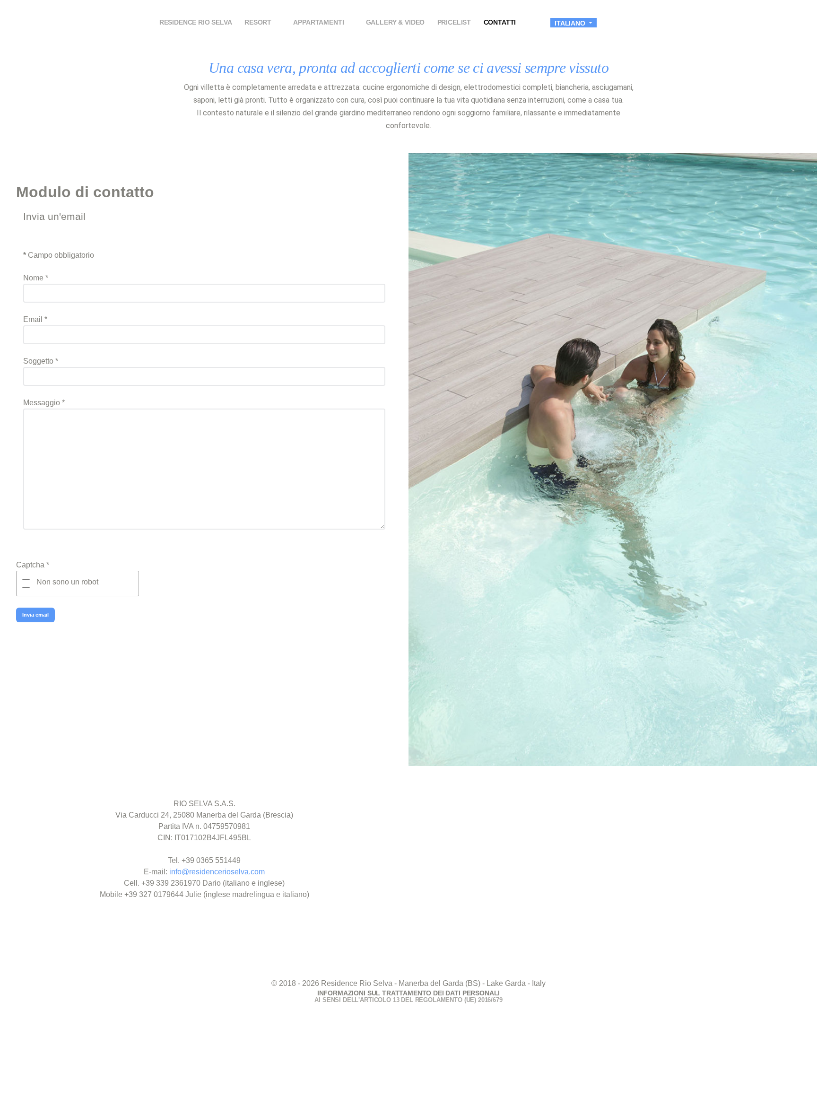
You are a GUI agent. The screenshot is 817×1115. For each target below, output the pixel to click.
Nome (35, 278)
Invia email (35, 615)
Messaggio (44, 403)
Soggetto (40, 361)
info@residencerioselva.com (217, 872)
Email (35, 319)
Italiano (571, 23)
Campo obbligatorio (58, 255)
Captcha (32, 565)
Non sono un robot (67, 582)
